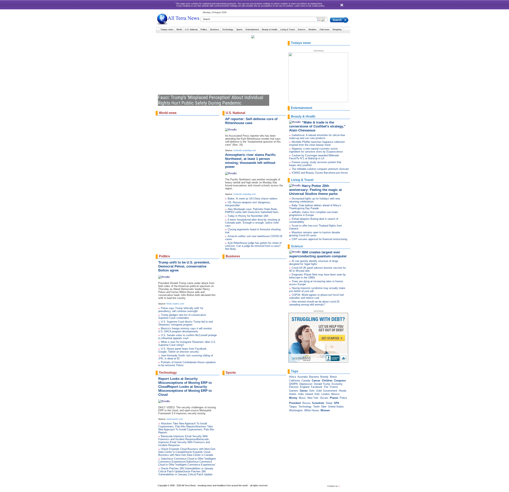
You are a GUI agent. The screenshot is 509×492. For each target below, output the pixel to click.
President (295, 403)
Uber (323, 406)
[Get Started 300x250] (318, 361)
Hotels (292, 394)
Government (330, 390)
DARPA (293, 383)
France (334, 386)
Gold (319, 390)
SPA (336, 403)
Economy (337, 383)
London (325, 394)
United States (336, 406)
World (179, 29)
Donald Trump (322, 383)
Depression (305, 383)
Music (302, 397)
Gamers (293, 390)
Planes (334, 397)
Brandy (324, 376)
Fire (326, 386)
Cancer (316, 380)
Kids (317, 394)
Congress (340, 380)
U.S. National (191, 29)
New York (312, 397)
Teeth (316, 406)
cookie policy (318, 6)
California (294, 380)
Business (214, 29)
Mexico (335, 394)
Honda (342, 390)
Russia (306, 403)
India (301, 394)
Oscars (324, 397)
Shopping (336, 29)
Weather (312, 29)
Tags (294, 371)
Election (293, 386)
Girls (312, 390)
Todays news (166, 29)
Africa (292, 376)
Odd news (324, 29)
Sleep (329, 403)
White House (311, 410)
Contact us (332, 486)
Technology (227, 29)
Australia (302, 376)
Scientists (318, 403)
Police (343, 397)
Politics (203, 29)
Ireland (309, 394)
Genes (304, 390)
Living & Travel (287, 29)
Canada (305, 380)
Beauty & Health (269, 29)
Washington (296, 410)
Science (301, 29)
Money (293, 397)
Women (325, 410)
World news (168, 113)
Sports (239, 29)
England (304, 386)
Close (342, 5)
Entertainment (252, 29)
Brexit (333, 376)
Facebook (316, 386)
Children (327, 380)
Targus (293, 406)
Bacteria (314, 376)
